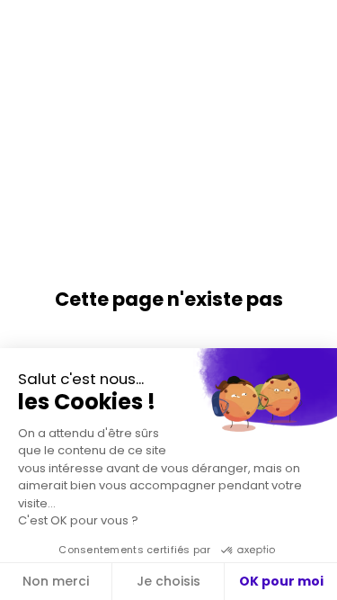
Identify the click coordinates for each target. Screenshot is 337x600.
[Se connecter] (310, 27)
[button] (27, 27)
